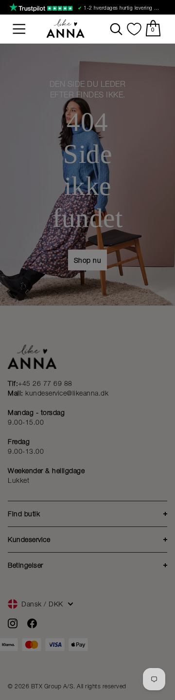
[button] (19, 29)
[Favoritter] (134, 29)
